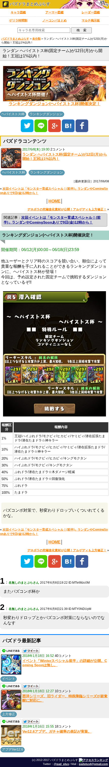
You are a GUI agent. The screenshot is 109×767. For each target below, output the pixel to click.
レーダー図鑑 (91, 12)
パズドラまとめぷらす (29, 4)
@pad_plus (61, 763)
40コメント (63, 656)
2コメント (57, 149)
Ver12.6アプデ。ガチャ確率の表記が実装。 (57, 731)
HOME (54, 201)
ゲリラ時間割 (18, 20)
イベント (8, 679)
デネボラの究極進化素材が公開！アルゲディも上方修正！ (66, 209)
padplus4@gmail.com (93, 763)
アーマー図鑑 (54, 12)
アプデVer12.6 (12, 749)
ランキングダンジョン (46, 114)
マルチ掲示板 (91, 20)
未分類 (36, 38)
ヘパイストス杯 (13, 114)
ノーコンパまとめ (54, 20)
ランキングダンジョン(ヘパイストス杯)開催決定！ (54, 104)
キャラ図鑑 (18, 12)
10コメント (63, 691)
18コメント (63, 726)
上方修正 (8, 714)
